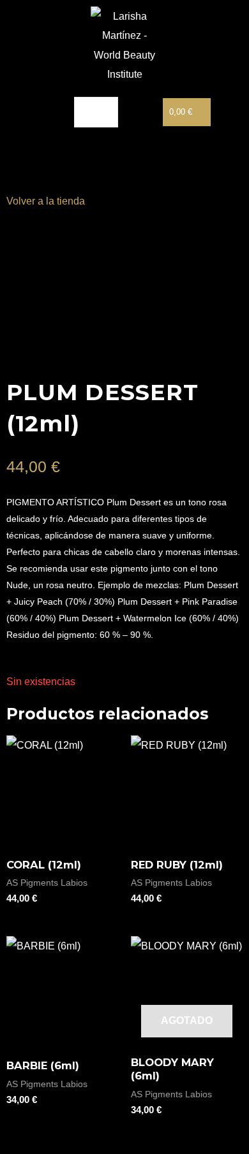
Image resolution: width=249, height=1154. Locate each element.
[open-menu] (96, 112)
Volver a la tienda (45, 200)
